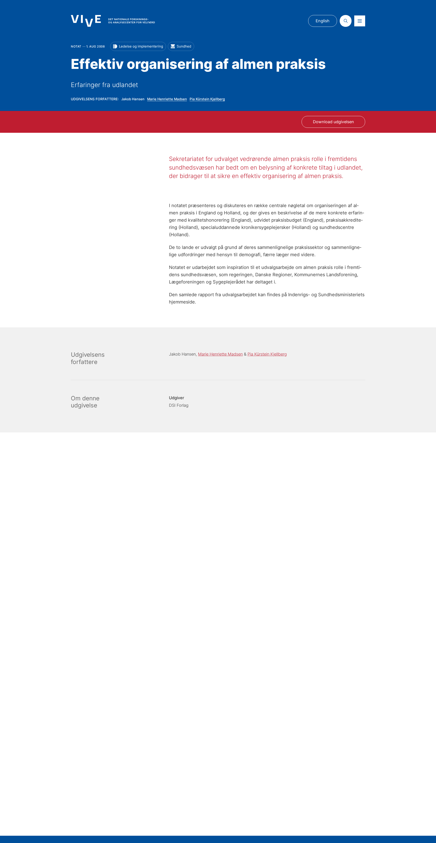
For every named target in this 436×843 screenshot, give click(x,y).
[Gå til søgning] (346, 21)
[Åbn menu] (359, 20)
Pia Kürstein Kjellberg (207, 99)
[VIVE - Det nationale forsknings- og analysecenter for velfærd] (113, 21)
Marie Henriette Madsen (167, 99)
